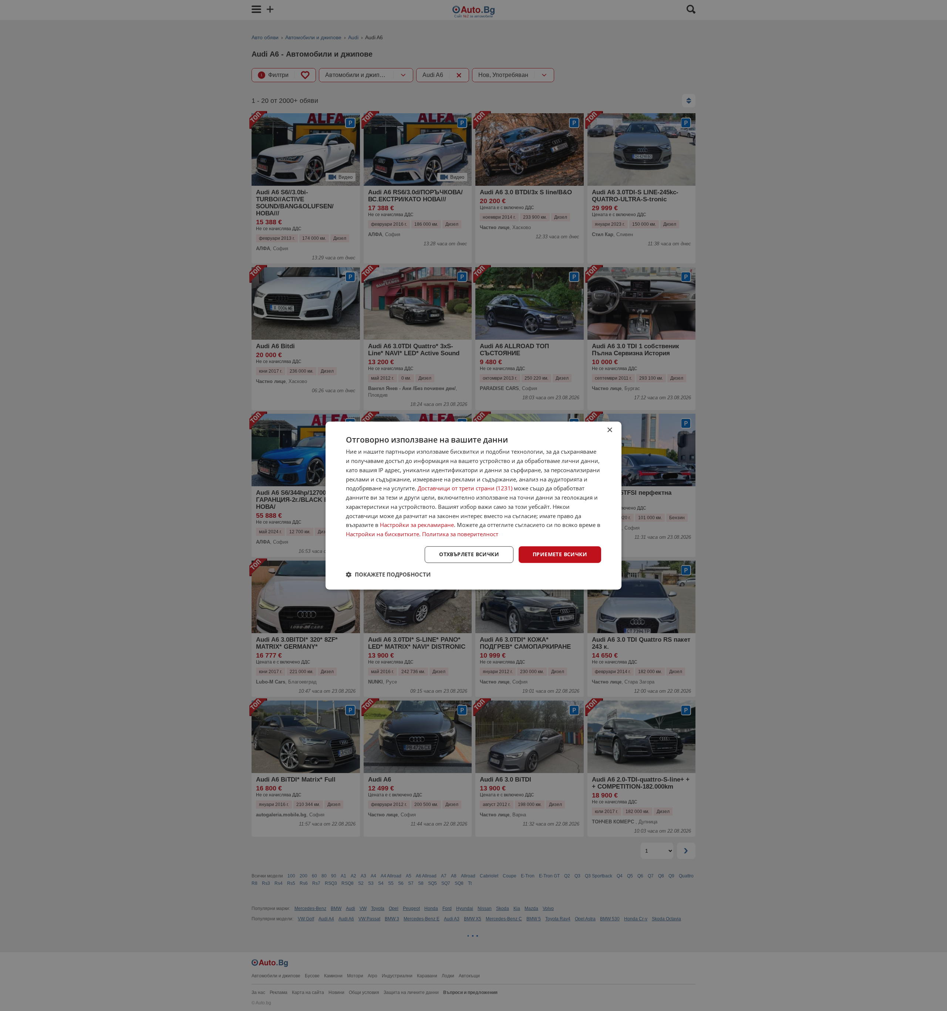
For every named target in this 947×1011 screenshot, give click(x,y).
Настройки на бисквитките (382, 534)
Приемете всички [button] (560, 554)
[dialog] (473, 505)
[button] (388, 574)
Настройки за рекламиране (417, 525)
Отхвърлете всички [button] (469, 554)
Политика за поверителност (460, 534)
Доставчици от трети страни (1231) (465, 488)
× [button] (609, 430)
